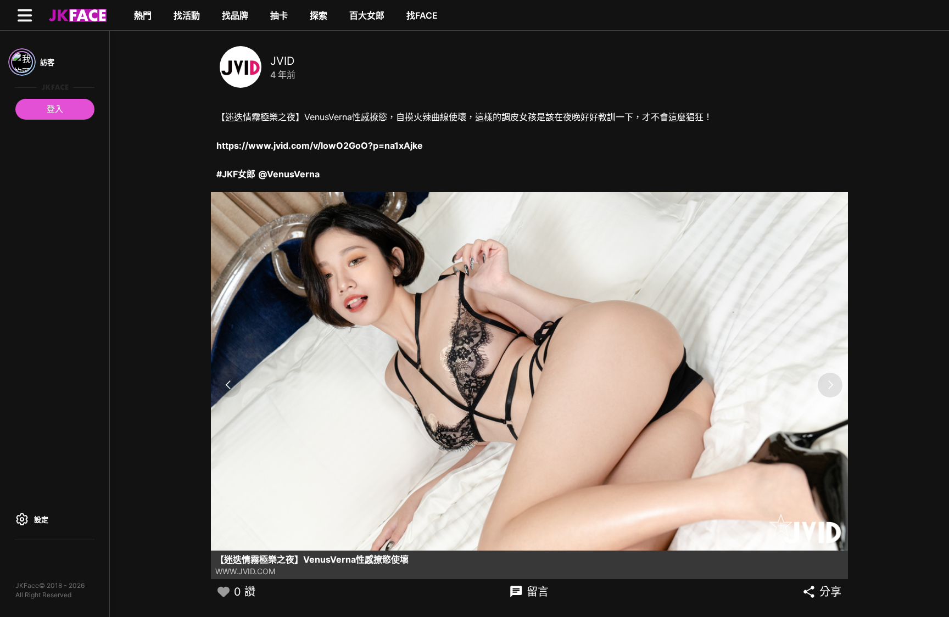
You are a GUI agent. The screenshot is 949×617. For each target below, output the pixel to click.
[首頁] (76, 14)
